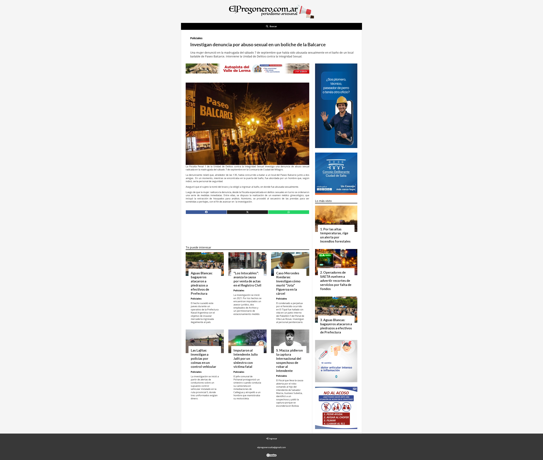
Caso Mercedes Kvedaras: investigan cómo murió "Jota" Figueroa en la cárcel (288, 283)
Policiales (196, 38)
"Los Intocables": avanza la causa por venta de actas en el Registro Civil (247, 279)
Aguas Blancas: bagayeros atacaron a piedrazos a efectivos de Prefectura (202, 283)
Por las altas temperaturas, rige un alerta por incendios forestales (335, 235)
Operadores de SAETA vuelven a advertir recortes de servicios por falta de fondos (335, 280)
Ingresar (273, 438)
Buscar (273, 26)
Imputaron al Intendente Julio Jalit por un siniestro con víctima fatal (245, 358)
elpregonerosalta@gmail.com (271, 447)
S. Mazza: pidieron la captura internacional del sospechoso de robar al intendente (289, 360)
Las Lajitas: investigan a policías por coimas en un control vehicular (203, 358)
